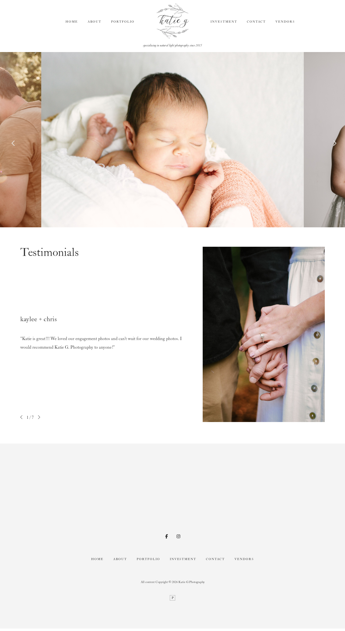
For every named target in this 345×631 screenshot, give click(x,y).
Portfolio (122, 21)
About (94, 21)
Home (71, 21)
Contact (256, 21)
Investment (224, 21)
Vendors (285, 21)
